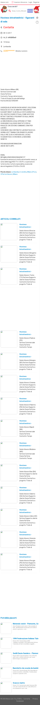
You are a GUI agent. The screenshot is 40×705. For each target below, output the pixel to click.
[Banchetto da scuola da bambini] (6, 672)
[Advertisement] (17, 70)
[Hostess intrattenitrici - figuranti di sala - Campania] (9, 428)
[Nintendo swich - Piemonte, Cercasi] (6, 628)
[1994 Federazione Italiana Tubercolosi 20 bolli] (6, 643)
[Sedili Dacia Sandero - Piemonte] (6, 658)
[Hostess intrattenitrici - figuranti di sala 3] (9, 450)
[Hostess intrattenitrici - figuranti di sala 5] (9, 539)
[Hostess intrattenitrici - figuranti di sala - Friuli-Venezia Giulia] (9, 517)
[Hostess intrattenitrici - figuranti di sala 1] (9, 254)
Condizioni (20, 701)
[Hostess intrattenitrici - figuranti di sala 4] (9, 495)
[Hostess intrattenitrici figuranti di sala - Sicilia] (9, 383)
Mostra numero (21, 51)
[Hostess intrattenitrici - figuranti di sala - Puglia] (9, 472)
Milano (15, 174)
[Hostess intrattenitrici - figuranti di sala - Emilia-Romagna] (9, 361)
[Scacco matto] (6, 687)
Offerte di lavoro (6, 174)
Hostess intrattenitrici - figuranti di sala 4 (26, 490)
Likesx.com (5, 2)
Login (30, 2)
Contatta (26, 699)
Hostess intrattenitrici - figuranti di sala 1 (26, 249)
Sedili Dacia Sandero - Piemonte (26, 653)
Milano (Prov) (31, 172)
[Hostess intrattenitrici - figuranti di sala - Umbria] (9, 561)
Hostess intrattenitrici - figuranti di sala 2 (26, 401)
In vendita (23, 172)
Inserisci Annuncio (20, 2)
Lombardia (15, 172)
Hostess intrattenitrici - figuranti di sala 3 (26, 445)
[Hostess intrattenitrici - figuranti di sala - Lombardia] (9, 231)
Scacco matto (19, 683)
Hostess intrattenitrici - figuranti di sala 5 (26, 534)
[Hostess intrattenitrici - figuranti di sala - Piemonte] (9, 276)
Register (36, 2)
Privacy (35, 699)
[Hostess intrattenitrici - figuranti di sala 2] (9, 406)
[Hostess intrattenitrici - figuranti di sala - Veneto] (9, 339)
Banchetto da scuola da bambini (26, 668)
